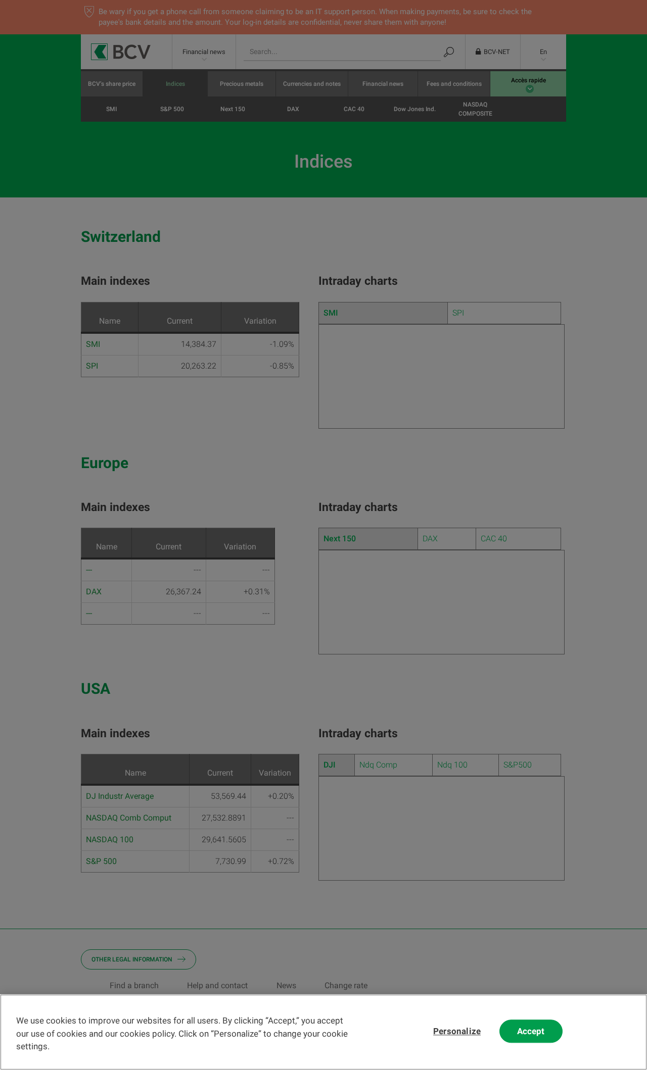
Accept (531, 1032)
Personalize (457, 1032)
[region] (323, 1032)
